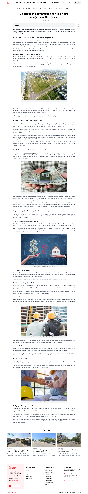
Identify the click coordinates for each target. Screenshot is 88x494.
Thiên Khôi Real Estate (49, 470)
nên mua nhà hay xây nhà (30, 153)
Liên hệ (69, 2)
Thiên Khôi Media (48, 480)
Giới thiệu (18, 2)
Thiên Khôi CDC (48, 474)
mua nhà (66, 58)
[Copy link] (78, 29)
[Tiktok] (40, 492)
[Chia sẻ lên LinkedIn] (78, 26)
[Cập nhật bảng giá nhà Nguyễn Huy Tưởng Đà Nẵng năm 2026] (19, 440)
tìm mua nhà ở (51, 41)
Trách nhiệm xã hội (29, 472)
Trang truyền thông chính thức (75, 492)
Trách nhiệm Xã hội (41, 2)
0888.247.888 (15, 480)
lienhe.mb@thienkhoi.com (16, 482)
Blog (34, 8)
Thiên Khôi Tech (48, 476)
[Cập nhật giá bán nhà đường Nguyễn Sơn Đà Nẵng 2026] (69, 440)
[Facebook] (35, 492)
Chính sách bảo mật (63, 492)
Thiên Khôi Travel (48, 478)
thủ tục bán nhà (17, 145)
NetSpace (47, 484)
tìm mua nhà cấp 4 (64, 228)
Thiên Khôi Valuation (49, 482)
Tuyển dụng (28, 474)
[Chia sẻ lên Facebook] (78, 24)
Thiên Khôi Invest (48, 472)
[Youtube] (38, 492)
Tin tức (64, 2)
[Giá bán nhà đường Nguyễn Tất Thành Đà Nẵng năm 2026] (44, 440)
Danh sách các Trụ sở (30, 478)
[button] (29, 2)
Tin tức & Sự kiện (26, 8)
